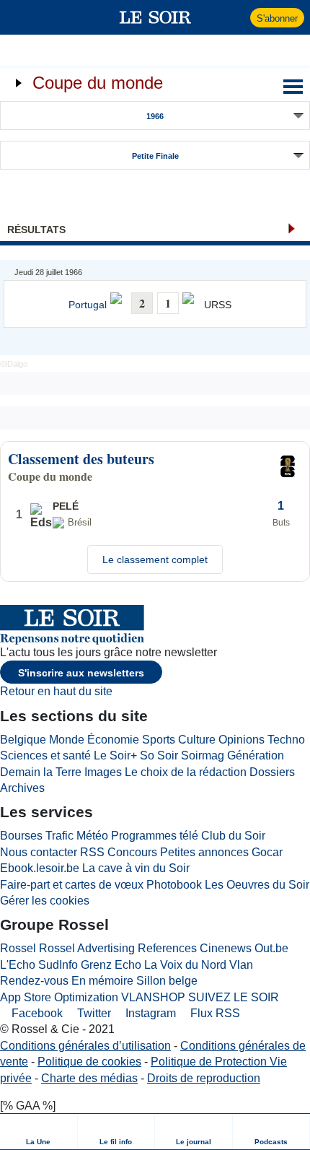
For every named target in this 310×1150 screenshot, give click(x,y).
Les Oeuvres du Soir (257, 885)
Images (103, 772)
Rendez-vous (34, 981)
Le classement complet (155, 559)
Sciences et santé (45, 755)
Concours (132, 852)
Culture (197, 739)
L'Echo (17, 965)
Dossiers (272, 772)
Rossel (18, 948)
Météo (92, 835)
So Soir (159, 755)
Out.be (271, 948)
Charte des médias (89, 1078)
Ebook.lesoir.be (39, 868)
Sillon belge (167, 981)
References (167, 948)
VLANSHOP (153, 997)
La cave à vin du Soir (136, 868)
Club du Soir (233, 835)
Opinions (241, 739)
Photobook (174, 885)
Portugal (87, 305)
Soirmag (202, 755)
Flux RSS (213, 1013)
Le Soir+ (115, 755)
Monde (66, 739)
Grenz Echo (111, 965)
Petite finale (155, 156)
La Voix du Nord (185, 965)
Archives (22, 788)
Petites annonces (204, 852)
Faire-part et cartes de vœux (71, 885)
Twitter (92, 1013)
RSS (92, 852)
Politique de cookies (89, 1061)
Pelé (66, 506)
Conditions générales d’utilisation (85, 1046)
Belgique (23, 739)
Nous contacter (38, 852)
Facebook (36, 1013)
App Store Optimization (59, 997)
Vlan (241, 965)
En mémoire (102, 981)
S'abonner (277, 18)
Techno (286, 739)
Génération (255, 755)
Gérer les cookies (44, 900)
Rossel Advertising (87, 948)
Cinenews (226, 948)
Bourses (21, 835)
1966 (155, 116)
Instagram (149, 1013)
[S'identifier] (237, 17)
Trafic (59, 835)
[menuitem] (39, 1131)
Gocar (267, 852)
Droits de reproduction (203, 1078)
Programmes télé (154, 835)
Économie (113, 739)
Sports (158, 739)
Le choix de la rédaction (186, 772)
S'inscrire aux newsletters (81, 673)
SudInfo (58, 965)
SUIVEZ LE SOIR (233, 997)
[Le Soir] (155, 17)
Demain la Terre (40, 772)
